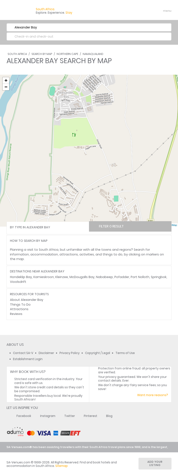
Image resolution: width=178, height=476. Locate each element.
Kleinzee (61, 277)
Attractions (19, 309)
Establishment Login (28, 359)
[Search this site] (133, 11)
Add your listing (155, 463)
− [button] (6, 87)
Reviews (16, 314)
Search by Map (41, 54)
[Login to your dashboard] (141, 11)
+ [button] (6, 80)
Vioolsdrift (18, 282)
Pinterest (90, 416)
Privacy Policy (69, 353)
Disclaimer (46, 353)
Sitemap (61, 466)
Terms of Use (125, 353)
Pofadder (121, 277)
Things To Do (20, 304)
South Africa (17, 54)
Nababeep (104, 277)
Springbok (158, 277)
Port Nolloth (140, 277)
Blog (109, 416)
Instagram (47, 416)
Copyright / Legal (97, 353)
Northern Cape (67, 54)
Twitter (69, 416)
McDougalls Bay (81, 277)
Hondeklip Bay (21, 277)
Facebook (23, 416)
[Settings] (149, 11)
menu (159, 11)
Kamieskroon (43, 277)
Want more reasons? (152, 395)
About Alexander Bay (26, 300)
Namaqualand (93, 54)
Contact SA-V (23, 353)
